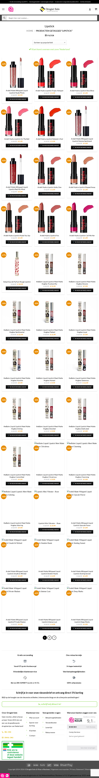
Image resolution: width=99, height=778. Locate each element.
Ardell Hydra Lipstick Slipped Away (82, 187)
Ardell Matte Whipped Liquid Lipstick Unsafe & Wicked (17, 572)
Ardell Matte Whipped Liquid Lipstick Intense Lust (49, 621)
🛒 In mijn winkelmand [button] (17, 99)
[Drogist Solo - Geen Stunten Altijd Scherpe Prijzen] (49, 9)
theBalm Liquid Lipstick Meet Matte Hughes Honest (49, 379)
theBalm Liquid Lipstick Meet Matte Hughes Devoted (49, 427)
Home (29, 30)
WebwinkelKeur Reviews (52, 775)
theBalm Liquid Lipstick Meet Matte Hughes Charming (82, 476)
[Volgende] (54, 638)
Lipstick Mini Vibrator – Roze (49, 523)
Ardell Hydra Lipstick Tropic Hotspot (49, 91)
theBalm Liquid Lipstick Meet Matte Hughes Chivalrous (49, 476)
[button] (3, 9)
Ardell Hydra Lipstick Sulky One (49, 187)
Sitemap (88, 769)
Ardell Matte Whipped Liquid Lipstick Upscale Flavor (82, 524)
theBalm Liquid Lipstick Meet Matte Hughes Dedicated (82, 427)
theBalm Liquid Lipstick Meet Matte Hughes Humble (17, 379)
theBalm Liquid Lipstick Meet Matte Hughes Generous (82, 379)
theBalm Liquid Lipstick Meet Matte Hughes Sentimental (17, 331)
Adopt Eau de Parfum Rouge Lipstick (17, 282)
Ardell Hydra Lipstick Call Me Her (82, 235)
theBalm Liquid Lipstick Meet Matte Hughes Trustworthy (49, 283)
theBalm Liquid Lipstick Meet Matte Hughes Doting (17, 427)
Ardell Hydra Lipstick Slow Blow (82, 91)
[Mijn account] (90, 9)
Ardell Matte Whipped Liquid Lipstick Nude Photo (17, 91)
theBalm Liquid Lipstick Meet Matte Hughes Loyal (82, 331)
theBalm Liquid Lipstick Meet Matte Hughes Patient (49, 331)
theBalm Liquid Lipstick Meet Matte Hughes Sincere (82, 283)
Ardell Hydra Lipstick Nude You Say (17, 235)
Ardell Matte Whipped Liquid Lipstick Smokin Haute (49, 572)
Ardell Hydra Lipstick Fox (49, 235)
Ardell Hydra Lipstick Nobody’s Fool (49, 139)
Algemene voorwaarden (60, 769)
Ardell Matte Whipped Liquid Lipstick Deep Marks (82, 621)
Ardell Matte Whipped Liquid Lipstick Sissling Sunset (82, 572)
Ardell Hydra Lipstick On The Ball (16, 139)
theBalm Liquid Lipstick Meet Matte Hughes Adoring (17, 524)
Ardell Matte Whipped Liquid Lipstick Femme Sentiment (82, 140)
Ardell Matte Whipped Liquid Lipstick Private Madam (17, 621)
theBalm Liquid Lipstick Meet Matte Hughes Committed (17, 476)
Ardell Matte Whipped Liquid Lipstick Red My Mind (17, 188)
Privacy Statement (77, 769)
